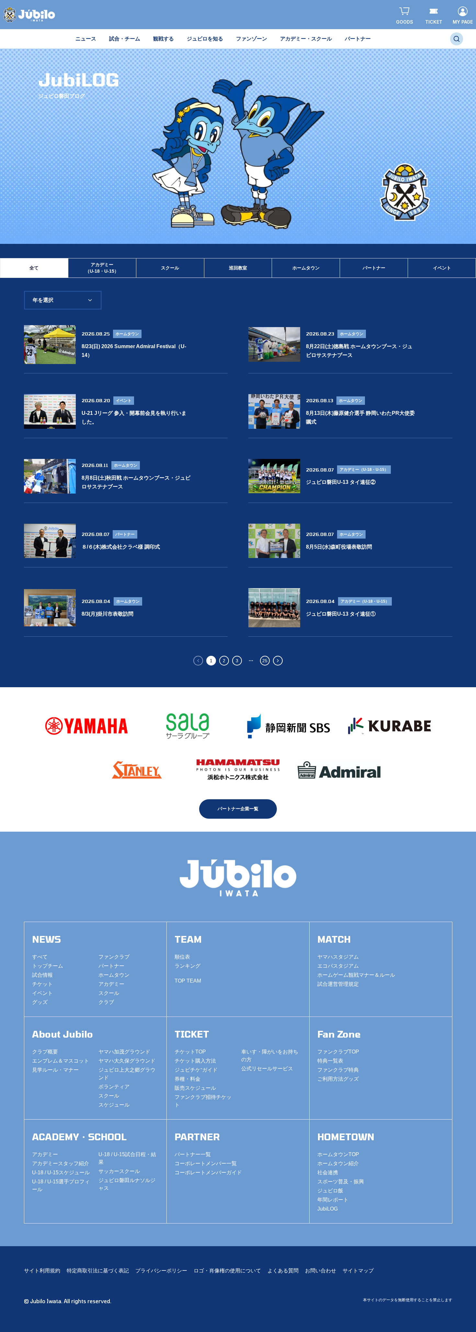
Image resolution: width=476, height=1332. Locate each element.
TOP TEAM (188, 981)
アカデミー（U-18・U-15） (102, 268)
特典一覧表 (330, 1061)
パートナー (374, 267)
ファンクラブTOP (338, 1051)
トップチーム (47, 966)
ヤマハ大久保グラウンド (126, 1061)
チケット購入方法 (195, 1061)
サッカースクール (119, 1171)
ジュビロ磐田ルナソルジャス (126, 1184)
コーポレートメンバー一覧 (206, 1163)
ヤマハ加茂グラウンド (124, 1051)
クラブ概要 (45, 1051)
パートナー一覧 (193, 1154)
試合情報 (42, 975)
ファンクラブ (114, 957)
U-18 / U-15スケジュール (61, 1172)
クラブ (106, 1002)
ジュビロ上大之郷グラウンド (126, 1073)
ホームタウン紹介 (338, 1163)
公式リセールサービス (267, 1068)
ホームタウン (306, 267)
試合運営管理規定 (338, 984)
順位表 (182, 957)
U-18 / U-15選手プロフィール (61, 1185)
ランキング (187, 966)
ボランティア (114, 1086)
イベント (442, 267)
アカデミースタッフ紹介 (60, 1163)
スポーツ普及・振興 (340, 1181)
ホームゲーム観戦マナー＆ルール (356, 975)
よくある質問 (283, 1270)
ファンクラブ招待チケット (203, 1101)
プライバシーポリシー (161, 1270)
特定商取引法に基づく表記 (98, 1270)
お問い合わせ (320, 1270)
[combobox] (63, 300)
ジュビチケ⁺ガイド (196, 1070)
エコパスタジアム (338, 966)
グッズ (40, 1002)
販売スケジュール (195, 1088)
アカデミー (111, 984)
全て (34, 267)
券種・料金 (187, 1079)
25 (264, 660)
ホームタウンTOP (338, 1154)
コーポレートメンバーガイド (208, 1172)
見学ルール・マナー (55, 1070)
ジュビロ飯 (330, 1190)
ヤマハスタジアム (338, 957)
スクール (170, 267)
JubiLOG (327, 1209)
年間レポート (332, 1199)
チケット (42, 984)
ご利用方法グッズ (338, 1079)
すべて (40, 957)
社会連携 (327, 1172)
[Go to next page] (278, 661)
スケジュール (114, 1105)
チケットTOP (190, 1051)
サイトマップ (358, 1270)
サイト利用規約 (42, 1270)
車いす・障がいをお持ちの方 (269, 1055)
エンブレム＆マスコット (60, 1061)
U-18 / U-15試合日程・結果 (127, 1158)
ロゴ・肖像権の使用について (227, 1270)
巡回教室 (238, 267)
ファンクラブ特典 (338, 1070)
